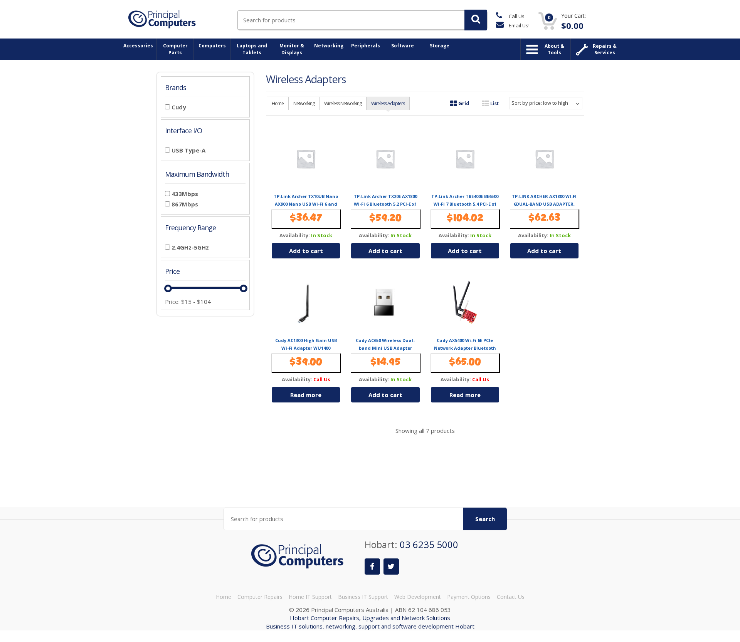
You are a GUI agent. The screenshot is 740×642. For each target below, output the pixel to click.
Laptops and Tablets (252, 49)
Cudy (179, 107)
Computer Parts (175, 49)
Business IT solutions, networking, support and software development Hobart (370, 626)
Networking (328, 45)
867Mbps (185, 204)
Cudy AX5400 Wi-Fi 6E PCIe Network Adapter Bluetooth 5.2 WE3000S (465, 348)
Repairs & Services (605, 49)
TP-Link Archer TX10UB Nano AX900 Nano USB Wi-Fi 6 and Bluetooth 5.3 (306, 204)
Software (402, 45)
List (494, 103)
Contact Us (511, 596)
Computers (212, 45)
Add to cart (306, 251)
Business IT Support (363, 596)
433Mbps (185, 194)
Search (485, 519)
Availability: (294, 235)
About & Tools (554, 49)
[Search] (475, 20)
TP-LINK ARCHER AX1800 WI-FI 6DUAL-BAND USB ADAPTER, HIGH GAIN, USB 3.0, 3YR (544, 204)
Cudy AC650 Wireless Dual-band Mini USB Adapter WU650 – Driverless (385, 348)
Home (278, 103)
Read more (305, 395)
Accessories (138, 45)
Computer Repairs (260, 596)
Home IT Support (310, 596)
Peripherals (365, 45)
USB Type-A (188, 150)
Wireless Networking (343, 103)
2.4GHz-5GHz (190, 247)
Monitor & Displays (291, 49)
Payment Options (469, 596)
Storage (439, 45)
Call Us (516, 16)
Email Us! (519, 25)
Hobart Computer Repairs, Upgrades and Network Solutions (370, 618)
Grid (463, 103)
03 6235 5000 (429, 544)
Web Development (417, 596)
